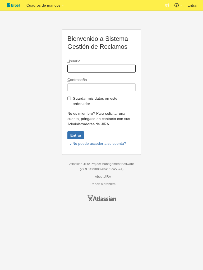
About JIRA (103, 177)
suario (73, 61)
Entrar (192, 5)
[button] (167, 5)
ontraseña (77, 80)
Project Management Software (112, 164)
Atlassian (101, 198)
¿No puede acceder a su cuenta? (98, 143)
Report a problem (103, 184)
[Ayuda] (178, 5)
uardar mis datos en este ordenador (95, 101)
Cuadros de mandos (43, 5)
